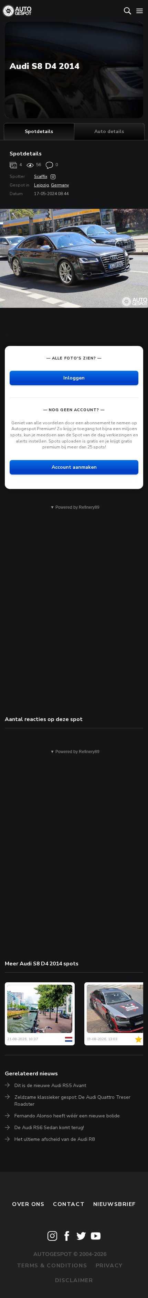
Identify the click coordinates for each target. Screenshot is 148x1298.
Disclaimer (74, 1280)
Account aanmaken (74, 467)
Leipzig (41, 185)
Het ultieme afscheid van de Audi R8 (54, 1139)
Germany (60, 185)
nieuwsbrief (114, 1204)
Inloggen (74, 378)
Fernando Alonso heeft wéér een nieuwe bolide (67, 1116)
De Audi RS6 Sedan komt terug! (49, 1127)
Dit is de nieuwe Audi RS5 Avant (50, 1085)
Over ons (28, 1204)
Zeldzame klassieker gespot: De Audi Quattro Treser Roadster (72, 1100)
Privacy (109, 1265)
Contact (69, 1204)
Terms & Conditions (52, 1265)
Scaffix (40, 176)
